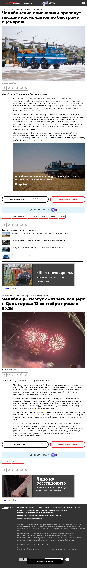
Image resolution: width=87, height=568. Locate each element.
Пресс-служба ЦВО (9, 83)
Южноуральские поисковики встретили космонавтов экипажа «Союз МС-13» (39, 248)
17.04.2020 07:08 (7, 9)
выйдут (37, 412)
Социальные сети (32, 510)
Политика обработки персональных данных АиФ (35, 513)
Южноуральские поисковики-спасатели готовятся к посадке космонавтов (38, 240)
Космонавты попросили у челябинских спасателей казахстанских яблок (37, 255)
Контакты (20, 510)
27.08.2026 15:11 (7, 296)
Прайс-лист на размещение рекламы (54, 510)
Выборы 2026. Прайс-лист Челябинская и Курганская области (39, 515)
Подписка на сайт (73, 507)
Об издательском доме (25, 507)
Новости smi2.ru (9, 289)
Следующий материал (45, 562)
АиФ (15, 369)
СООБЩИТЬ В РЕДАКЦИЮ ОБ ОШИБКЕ (29, 518)
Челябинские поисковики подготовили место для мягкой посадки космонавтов (46, 178)
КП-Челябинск (48, 394)
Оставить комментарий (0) (67, 199)
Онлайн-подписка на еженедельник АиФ (50, 507)
